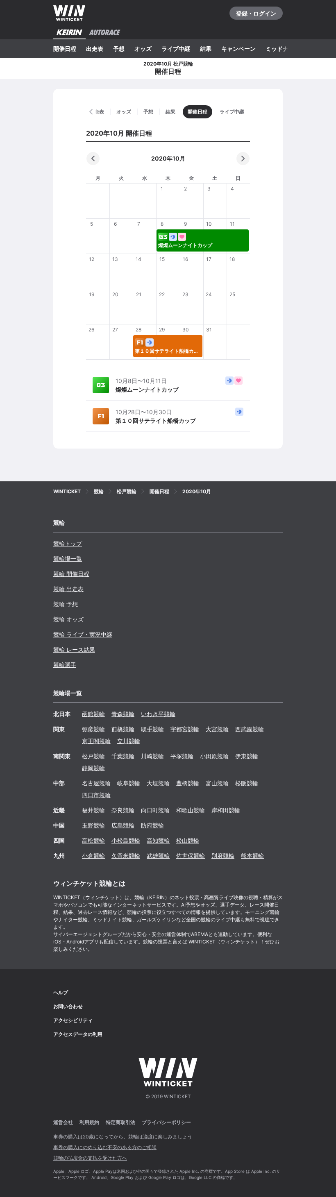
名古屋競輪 (96, 783)
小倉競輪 (93, 855)
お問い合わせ (68, 1006)
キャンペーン (238, 48)
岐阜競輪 (128, 783)
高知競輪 (158, 840)
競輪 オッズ (68, 619)
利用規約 (89, 1122)
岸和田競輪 (225, 810)
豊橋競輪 (187, 783)
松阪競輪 (246, 783)
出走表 (94, 48)
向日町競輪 (155, 810)
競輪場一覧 (67, 558)
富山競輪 (217, 783)
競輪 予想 (65, 604)
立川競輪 (128, 740)
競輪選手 (64, 664)
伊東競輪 (246, 756)
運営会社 (63, 1122)
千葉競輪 (122, 756)
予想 (119, 48)
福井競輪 (93, 810)
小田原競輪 (214, 756)
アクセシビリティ (73, 1020)
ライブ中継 (175, 48)
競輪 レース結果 (74, 649)
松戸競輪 (93, 756)
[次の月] (243, 158)
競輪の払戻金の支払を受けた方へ (90, 1158)
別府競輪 (222, 855)
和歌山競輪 (190, 810)
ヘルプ (60, 992)
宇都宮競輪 (184, 728)
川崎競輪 (152, 756)
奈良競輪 (122, 810)
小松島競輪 (125, 840)
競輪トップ (67, 543)
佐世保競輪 (190, 855)
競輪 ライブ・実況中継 (82, 634)
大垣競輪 (158, 783)
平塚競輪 (181, 756)
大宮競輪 (217, 728)
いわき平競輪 (158, 713)
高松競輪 (93, 840)
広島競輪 (122, 825)
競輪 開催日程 (71, 573)
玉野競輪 (93, 825)
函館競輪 (93, 713)
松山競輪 (187, 840)
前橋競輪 (122, 728)
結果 (205, 48)
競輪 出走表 (68, 588)
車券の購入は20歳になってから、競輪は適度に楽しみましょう (122, 1137)
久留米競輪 (125, 855)
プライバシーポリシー (166, 1122)
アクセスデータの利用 (77, 1034)
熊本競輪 (252, 855)
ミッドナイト (283, 48)
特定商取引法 (120, 1122)
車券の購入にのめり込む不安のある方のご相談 (105, 1147)
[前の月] (93, 158)
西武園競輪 (249, 728)
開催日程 (64, 48)
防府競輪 (152, 825)
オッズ (143, 48)
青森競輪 (122, 713)
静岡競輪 (93, 767)
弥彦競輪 (93, 728)
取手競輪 (152, 728)
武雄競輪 (158, 855)
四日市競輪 (96, 794)
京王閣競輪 (96, 740)
